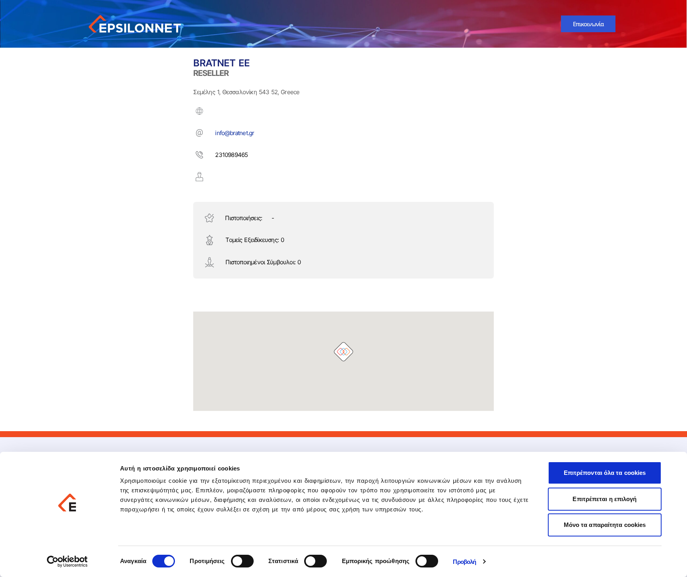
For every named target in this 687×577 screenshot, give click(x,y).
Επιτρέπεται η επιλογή (604, 499)
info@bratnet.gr (234, 133)
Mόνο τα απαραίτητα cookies (605, 524)
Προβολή (464, 561)
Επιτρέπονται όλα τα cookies (605, 472)
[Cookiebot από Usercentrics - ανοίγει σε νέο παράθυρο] (67, 561)
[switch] (242, 561)
